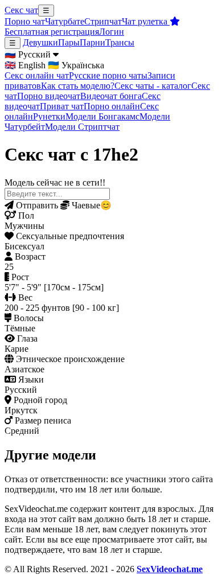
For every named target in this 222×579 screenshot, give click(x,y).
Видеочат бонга (111, 96)
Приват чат (62, 106)
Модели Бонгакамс (102, 116)
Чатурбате (64, 21)
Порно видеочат (48, 96)
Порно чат (25, 21)
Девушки (40, 42)
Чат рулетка (146, 21)
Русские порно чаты (108, 75)
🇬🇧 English (25, 65)
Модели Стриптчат (82, 127)
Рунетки (49, 116)
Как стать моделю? (77, 86)
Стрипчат (103, 21)
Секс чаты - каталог (152, 86)
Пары (69, 42)
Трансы (119, 42)
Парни (92, 42)
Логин (111, 31)
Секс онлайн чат (37, 75)
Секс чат (21, 10)
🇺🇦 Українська (76, 65)
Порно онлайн (112, 106)
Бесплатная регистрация (52, 31)
